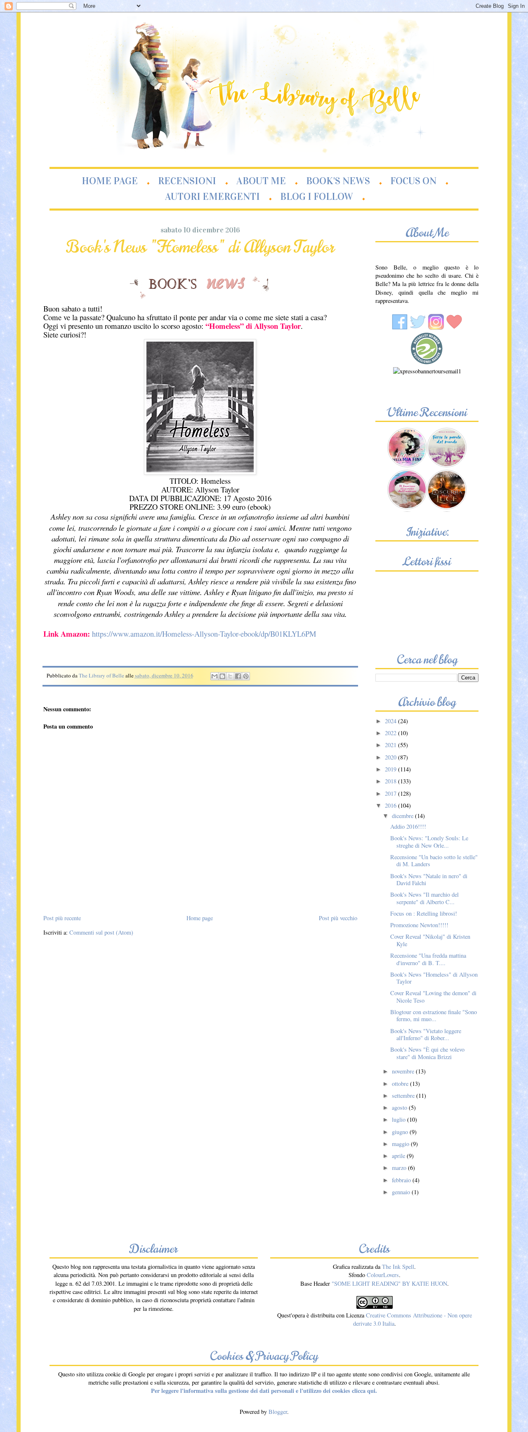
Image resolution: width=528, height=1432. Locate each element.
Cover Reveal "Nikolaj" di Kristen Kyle (430, 940)
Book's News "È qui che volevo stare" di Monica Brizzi (427, 1052)
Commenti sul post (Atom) (101, 932)
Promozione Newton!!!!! (419, 925)
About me (261, 181)
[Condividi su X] (230, 676)
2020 (391, 757)
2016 (391, 805)
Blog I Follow (316, 196)
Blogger (278, 1412)
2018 (391, 781)
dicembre (403, 816)
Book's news (338, 181)
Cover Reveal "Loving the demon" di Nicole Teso (433, 996)
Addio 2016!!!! (408, 826)
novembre (404, 1071)
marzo (400, 1168)
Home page (110, 181)
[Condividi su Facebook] (238, 676)
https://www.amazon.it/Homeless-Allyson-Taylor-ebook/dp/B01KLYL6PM (204, 633)
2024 (391, 721)
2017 (391, 793)
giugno (401, 1132)
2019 (391, 769)
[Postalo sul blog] (222, 676)
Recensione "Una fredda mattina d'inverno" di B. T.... (428, 959)
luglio (399, 1119)
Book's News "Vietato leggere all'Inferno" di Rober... (425, 1034)
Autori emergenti (212, 196)
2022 (391, 733)
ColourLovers (383, 1275)
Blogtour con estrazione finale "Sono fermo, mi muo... (433, 1015)
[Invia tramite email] (214, 676)
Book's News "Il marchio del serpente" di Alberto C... (424, 898)
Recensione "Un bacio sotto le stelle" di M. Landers (434, 860)
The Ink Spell (398, 1266)
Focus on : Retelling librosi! (423, 913)
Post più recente (62, 918)
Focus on (413, 181)
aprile (399, 1156)
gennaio (402, 1192)
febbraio (402, 1180)
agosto (400, 1107)
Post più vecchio (338, 918)
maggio (401, 1144)
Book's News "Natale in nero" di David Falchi (428, 879)
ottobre (401, 1083)
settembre (404, 1095)
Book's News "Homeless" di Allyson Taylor (434, 977)
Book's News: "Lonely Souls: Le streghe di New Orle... (429, 841)
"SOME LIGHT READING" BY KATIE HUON (389, 1283)
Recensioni (187, 181)
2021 (391, 745)
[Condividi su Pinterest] (246, 676)
